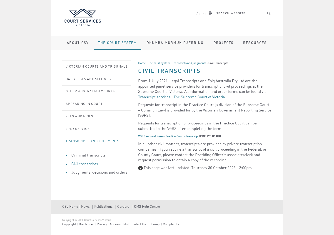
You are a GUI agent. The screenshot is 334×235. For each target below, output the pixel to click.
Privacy (102, 224)
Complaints (171, 224)
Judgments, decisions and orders (99, 172)
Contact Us (138, 224)
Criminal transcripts (88, 155)
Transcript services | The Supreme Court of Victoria (181, 97)
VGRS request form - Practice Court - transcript (168, 136)
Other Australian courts (90, 91)
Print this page (210, 13)
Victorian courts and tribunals (97, 66)
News (85, 207)
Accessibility (119, 224)
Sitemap (154, 224)
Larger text (199, 13)
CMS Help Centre (147, 207)
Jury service (78, 129)
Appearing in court (84, 104)
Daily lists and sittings (88, 79)
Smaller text (204, 13)
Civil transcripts (84, 164)
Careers (123, 207)
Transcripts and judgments (189, 63)
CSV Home (70, 207)
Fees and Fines (79, 116)
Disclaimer (86, 224)
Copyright (69, 224)
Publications (103, 207)
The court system (159, 63)
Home (142, 63)
